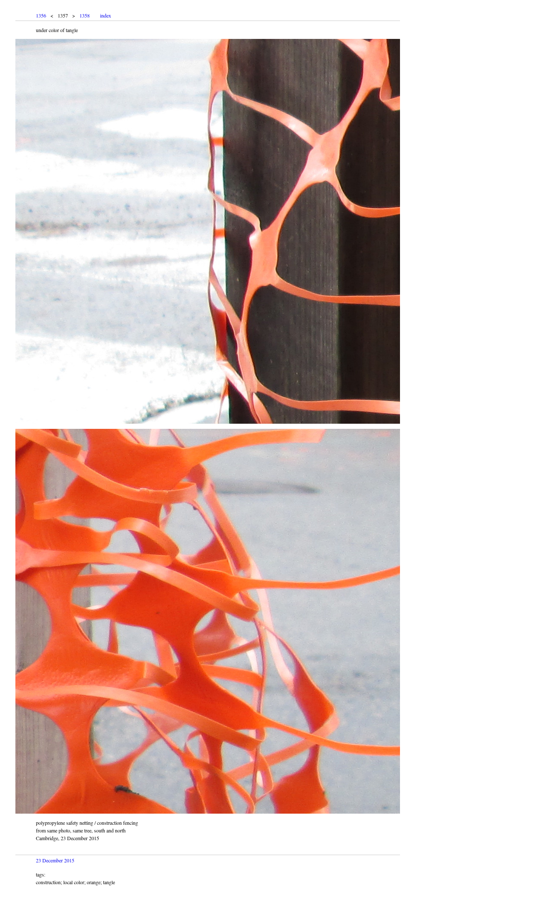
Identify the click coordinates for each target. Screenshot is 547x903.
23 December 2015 (55, 860)
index (105, 15)
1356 (41, 15)
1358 (84, 15)
